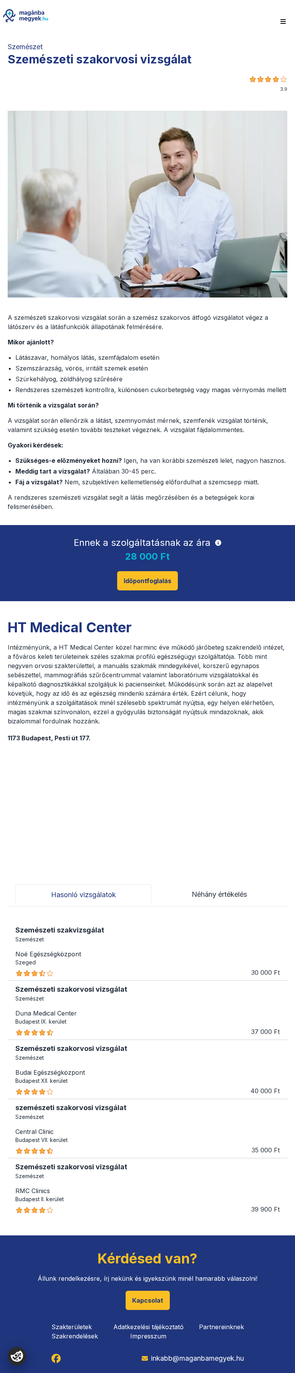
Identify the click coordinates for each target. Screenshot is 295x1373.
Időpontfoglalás (147, 581)
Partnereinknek (221, 1327)
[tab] (83, 894)
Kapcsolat (147, 1300)
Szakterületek (71, 1327)
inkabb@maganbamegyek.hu (197, 1358)
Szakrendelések (74, 1336)
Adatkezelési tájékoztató (148, 1327)
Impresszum (148, 1336)
